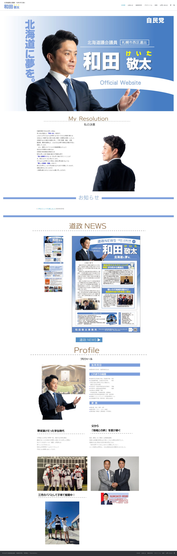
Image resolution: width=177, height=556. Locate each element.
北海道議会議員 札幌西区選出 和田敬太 (17, 553)
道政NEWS (139, 5)
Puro (36, 553)
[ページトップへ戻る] (172, 551)
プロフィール (148, 5)
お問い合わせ (164, 5)
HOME (123, 5)
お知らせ (130, 5)
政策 (156, 5)
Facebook (170, 5)
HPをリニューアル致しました (46, 208)
